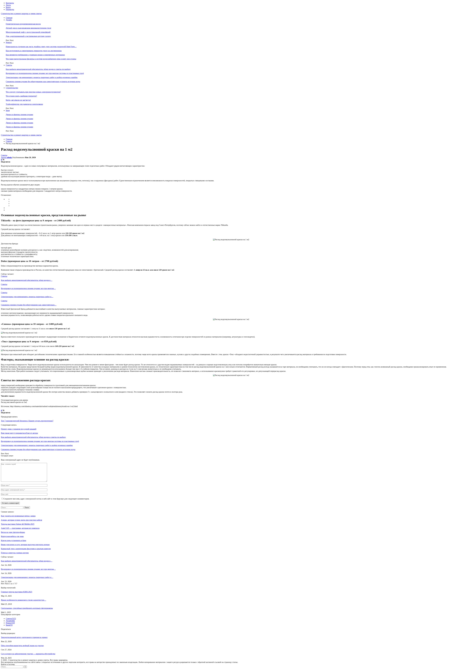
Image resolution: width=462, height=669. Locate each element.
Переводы (10, 9)
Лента (8, 5)
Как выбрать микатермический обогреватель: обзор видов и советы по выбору (38, 69)
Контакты (10, 3)
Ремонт (9, 42)
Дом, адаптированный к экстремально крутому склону (28, 36)
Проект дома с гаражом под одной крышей (18, 429)
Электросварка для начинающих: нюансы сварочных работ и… (27, 577)
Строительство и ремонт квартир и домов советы (21, 14)
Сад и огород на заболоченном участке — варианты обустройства (28, 654)
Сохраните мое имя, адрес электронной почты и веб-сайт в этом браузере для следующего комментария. (46, 499)
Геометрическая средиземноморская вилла (23, 24)
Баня (8, 110)
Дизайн (9, 20)
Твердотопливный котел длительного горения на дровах (24, 637)
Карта (8, 7)
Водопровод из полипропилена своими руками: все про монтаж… (28, 569)
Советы (9, 65)
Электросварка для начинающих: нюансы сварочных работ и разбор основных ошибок (41, 77)
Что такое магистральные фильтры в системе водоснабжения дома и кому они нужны (41, 59)
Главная (9, 18)
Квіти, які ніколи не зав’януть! (18, 100)
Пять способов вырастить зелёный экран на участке (22, 646)
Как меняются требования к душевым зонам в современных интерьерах (35, 55)
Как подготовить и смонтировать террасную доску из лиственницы (34, 51)
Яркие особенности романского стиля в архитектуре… (23, 600)
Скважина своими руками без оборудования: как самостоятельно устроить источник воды (43, 82)
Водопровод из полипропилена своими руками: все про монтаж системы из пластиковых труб (45, 73)
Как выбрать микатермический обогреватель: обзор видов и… (26, 561)
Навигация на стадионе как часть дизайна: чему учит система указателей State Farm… (41, 47)
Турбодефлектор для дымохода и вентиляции (24, 104)
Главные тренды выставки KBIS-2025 (16, 592)
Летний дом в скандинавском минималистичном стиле (28, 28)
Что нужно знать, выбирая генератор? (21, 96)
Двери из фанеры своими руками (19, 115)
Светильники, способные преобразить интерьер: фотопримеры (27, 608)
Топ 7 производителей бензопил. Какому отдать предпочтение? (27, 421)
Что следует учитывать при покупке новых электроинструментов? (33, 92)
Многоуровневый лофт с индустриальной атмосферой (28, 32)
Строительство (12, 88)
